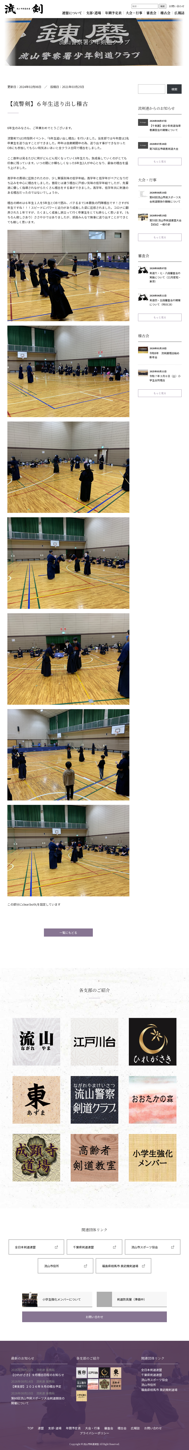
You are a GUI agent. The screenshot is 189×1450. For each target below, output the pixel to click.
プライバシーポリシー (94, 1433)
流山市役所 (51, 1266)
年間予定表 (113, 12)
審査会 (151, 12)
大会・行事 (134, 12)
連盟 (41, 1428)
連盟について (72, 12)
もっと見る (159, 161)
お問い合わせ (176, 6)
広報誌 (179, 12)
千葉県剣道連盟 (83, 1247)
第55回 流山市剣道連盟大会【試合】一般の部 (165, 222)
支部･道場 (93, 12)
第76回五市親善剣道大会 (164, 149)
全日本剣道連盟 (25, 1247)
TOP (30, 1428)
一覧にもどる (68, 932)
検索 (174, 89)
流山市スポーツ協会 (144, 1247)
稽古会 (165, 12)
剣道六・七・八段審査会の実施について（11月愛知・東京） (165, 277)
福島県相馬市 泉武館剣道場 (120, 1266)
